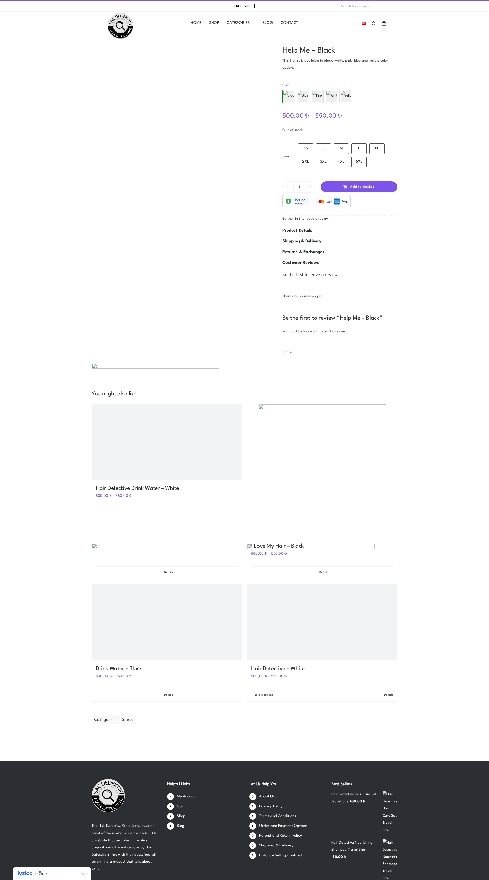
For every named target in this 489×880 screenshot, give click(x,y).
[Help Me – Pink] (317, 96)
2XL (305, 162)
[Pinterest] (311, 364)
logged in (310, 331)
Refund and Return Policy (280, 836)
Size (286, 156)
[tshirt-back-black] (179, 50)
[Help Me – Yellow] (346, 96)
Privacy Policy (270, 806)
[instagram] (109, 6)
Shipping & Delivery (276, 845)
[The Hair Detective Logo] (120, 15)
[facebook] (93, 6)
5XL (359, 162)
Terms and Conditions (277, 816)
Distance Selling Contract (281, 855)
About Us (267, 797)
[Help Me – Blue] (303, 96)
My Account (187, 797)
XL (377, 148)
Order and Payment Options (283, 826)
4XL (341, 162)
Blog (180, 826)
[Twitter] (295, 364)
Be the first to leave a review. (306, 219)
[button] (339, 230)
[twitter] (101, 6)
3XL (323, 162)
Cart (181, 806)
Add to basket (362, 186)
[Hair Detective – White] (322, 622)
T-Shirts (125, 720)
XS (305, 148)
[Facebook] (286, 364)
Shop (181, 816)
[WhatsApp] (303, 364)
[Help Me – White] (331, 96)
